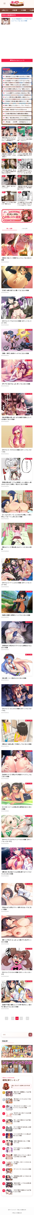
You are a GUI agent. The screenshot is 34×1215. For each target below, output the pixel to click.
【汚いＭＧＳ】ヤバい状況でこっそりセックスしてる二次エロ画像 (22, 1106)
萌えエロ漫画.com (21, 1209)
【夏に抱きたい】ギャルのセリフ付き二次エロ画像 (22, 1099)
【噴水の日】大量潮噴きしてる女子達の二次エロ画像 (22, 1092)
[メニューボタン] (4, 3)
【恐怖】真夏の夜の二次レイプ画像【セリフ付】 (21, 1141)
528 (13, 1018)
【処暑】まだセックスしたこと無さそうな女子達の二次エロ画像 (22, 1155)
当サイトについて (12, 1209)
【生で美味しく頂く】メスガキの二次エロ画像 (22, 1162)
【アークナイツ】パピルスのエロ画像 (22, 1169)
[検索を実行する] (30, 1034)
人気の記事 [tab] (24, 228)
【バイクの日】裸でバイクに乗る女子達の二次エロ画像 (22, 1134)
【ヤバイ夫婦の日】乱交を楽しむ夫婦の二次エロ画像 (22, 1127)
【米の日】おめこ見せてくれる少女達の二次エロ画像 (22, 1113)
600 (27, 1018)
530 (21, 1018)
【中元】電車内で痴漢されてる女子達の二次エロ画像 (22, 1191)
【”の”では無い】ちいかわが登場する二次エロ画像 (22, 1148)
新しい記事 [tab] (9, 228)
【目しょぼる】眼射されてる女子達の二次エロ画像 (22, 1120)
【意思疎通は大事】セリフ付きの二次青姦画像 (22, 1176)
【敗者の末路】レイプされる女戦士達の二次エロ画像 (22, 1183)
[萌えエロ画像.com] (17, 3)
